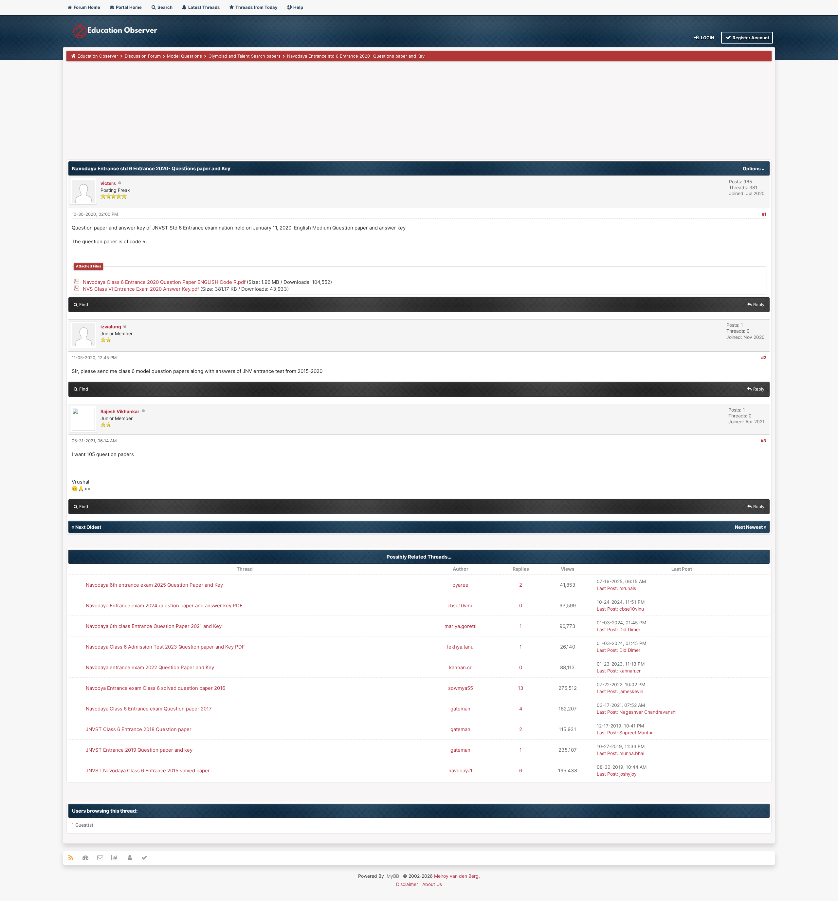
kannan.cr (460, 667)
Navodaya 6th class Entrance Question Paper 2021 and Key (154, 626)
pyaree (460, 585)
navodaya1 (460, 770)
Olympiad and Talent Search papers (245, 56)
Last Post (607, 588)
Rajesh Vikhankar (119, 411)
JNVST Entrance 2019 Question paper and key (139, 750)
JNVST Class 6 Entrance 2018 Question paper (138, 729)
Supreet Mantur (636, 732)
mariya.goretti (461, 626)
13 (520, 688)
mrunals (627, 588)
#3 (763, 440)
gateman (460, 709)
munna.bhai (631, 753)
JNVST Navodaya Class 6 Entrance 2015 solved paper (148, 770)
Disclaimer (407, 884)
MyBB (393, 876)
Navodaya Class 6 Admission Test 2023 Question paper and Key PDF (165, 647)
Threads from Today (256, 7)
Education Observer (98, 56)
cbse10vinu (460, 605)
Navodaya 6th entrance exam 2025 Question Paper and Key (154, 585)
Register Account (750, 37)
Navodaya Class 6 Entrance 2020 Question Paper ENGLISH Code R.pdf (164, 282)
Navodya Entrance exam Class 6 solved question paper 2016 (155, 688)
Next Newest (749, 527)
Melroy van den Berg (456, 876)
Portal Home (128, 7)
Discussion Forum (143, 56)
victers (108, 183)
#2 (763, 357)
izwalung (110, 326)
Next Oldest (88, 527)
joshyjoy (628, 774)
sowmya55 (460, 688)
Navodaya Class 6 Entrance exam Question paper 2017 (149, 709)
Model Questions (184, 56)
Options (752, 168)
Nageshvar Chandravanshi (647, 712)
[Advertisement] (262, 113)
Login (707, 37)
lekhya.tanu (460, 647)
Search (164, 7)
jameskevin (631, 691)
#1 (764, 214)
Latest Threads (203, 7)
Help (297, 7)
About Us (432, 884)
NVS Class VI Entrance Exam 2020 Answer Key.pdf (141, 289)
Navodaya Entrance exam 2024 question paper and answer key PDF (164, 605)
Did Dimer (629, 629)
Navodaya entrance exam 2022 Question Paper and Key (150, 667)
